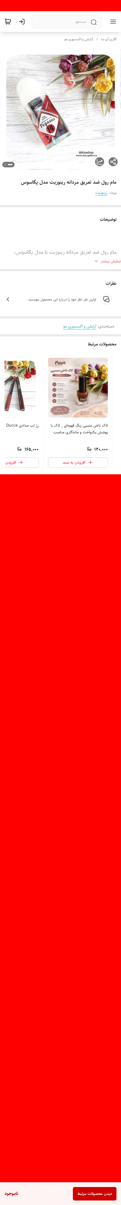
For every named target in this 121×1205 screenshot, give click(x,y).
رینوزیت (101, 193)
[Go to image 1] (10, 164)
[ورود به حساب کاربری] (22, 22)
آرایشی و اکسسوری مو (78, 39)
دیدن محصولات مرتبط (94, 1194)
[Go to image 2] (5, 164)
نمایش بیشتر (111, 261)
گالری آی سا (108, 39)
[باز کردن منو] (111, 21)
